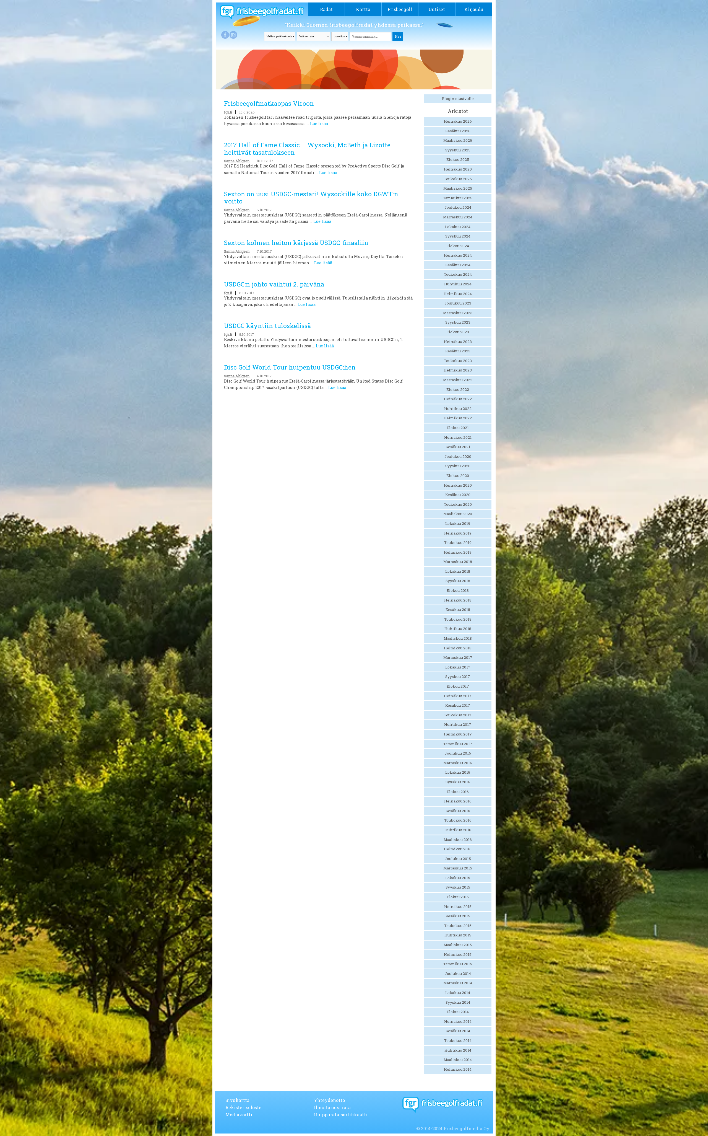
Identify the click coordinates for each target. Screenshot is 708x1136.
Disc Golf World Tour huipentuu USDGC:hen (290, 367)
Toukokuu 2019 (458, 542)
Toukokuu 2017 (458, 714)
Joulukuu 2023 (457, 303)
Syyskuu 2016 (458, 781)
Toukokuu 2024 (458, 274)
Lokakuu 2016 (457, 772)
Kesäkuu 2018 (458, 609)
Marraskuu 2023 (457, 312)
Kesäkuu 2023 (457, 350)
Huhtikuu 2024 (458, 284)
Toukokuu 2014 (458, 1040)
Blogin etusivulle (458, 98)
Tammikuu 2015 (457, 963)
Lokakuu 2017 (457, 667)
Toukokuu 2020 (458, 504)
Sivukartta (237, 1100)
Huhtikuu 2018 (457, 628)
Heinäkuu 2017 (458, 695)
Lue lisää (319, 123)
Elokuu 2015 (458, 896)
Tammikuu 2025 (457, 197)
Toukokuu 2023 (458, 360)
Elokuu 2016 (458, 791)
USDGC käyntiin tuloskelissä (267, 326)
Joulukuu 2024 (457, 207)
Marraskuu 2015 (457, 868)
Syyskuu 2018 (458, 580)
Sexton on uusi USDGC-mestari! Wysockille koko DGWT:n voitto (311, 197)
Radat (326, 9)
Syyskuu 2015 (458, 887)
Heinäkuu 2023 (458, 341)
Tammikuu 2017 (457, 743)
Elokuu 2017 (458, 686)
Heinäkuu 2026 (458, 121)
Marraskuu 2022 (457, 379)
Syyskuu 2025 (457, 150)
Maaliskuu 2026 (457, 140)
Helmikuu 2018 (458, 648)
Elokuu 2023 (457, 331)
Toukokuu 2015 (458, 925)
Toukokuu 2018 (458, 619)
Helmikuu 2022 (458, 417)
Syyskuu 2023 (457, 322)
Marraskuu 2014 (457, 982)
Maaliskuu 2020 (457, 513)
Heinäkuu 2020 (458, 485)
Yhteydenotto (329, 1100)
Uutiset (436, 9)
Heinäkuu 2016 (458, 801)
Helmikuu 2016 (458, 848)
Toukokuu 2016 (458, 820)
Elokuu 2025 (457, 159)
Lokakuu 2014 (457, 992)
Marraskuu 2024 (457, 217)
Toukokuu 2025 (458, 178)
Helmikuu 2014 (458, 1069)
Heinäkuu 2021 (458, 437)
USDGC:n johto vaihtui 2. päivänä (274, 284)
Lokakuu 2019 (457, 523)
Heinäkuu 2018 (458, 600)
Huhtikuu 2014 (457, 1050)
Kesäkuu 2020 (457, 494)
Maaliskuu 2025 (457, 188)
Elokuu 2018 (458, 590)
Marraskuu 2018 (457, 561)
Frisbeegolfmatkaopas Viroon (269, 103)
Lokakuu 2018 (457, 571)
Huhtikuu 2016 (457, 829)
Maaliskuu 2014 (458, 1059)
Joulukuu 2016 (458, 753)
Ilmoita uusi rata (332, 1107)
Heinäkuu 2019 (458, 533)
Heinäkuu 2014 (458, 1021)
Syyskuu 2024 (457, 236)
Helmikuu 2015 (458, 954)
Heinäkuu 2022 (458, 398)
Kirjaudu (473, 9)
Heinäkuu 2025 (458, 169)
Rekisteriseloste (243, 1107)
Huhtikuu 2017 (457, 724)
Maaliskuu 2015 (458, 944)
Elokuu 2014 (458, 1011)
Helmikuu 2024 (458, 293)
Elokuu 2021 (458, 427)
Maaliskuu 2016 (458, 839)
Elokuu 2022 (457, 389)
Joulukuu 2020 (457, 456)
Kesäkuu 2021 (458, 446)
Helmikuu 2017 (458, 734)
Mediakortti (238, 1114)
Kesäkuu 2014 (458, 1030)
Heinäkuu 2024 (458, 255)
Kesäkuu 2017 (457, 705)
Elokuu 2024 (457, 245)
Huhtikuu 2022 (458, 408)
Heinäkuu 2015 (458, 906)
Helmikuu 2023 (458, 370)
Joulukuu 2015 (458, 858)
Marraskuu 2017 (457, 657)
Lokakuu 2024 (457, 226)
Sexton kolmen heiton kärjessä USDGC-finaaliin (296, 243)
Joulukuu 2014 (458, 973)
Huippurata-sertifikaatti (341, 1114)
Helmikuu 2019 (458, 552)
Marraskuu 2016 (457, 762)
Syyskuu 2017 (457, 676)
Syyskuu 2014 (458, 1002)
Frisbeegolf (399, 9)
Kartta (363, 9)
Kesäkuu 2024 (457, 264)
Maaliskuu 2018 (458, 638)
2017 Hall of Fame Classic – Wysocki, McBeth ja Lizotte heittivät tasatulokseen (307, 148)
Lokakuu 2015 (457, 877)
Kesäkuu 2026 (457, 130)
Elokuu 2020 (457, 475)
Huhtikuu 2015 (457, 935)
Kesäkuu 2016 (458, 810)
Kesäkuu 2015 (458, 915)
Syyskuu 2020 (457, 465)
